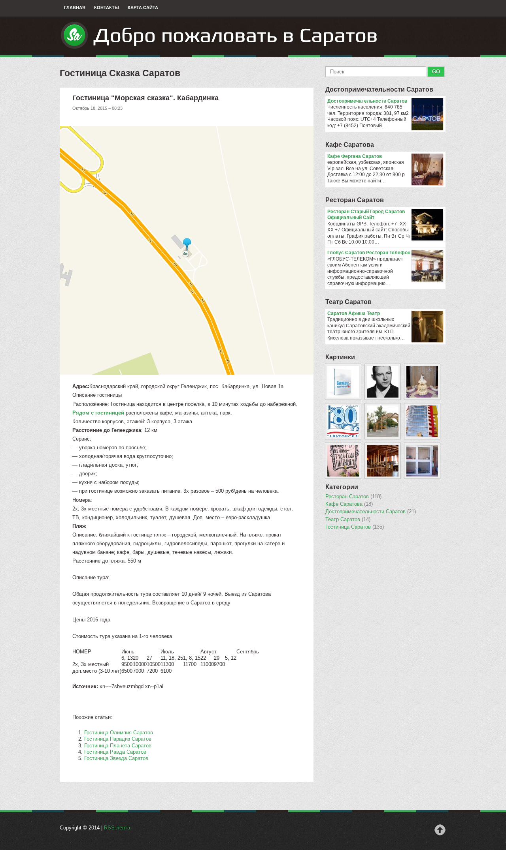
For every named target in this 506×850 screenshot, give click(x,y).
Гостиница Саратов (354, 527)
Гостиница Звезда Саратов (116, 758)
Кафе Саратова (349, 144)
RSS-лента (117, 828)
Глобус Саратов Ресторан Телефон (368, 252)
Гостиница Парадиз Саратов (117, 739)
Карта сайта (143, 7)
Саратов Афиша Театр (353, 313)
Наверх (440, 830)
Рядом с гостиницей (98, 413)
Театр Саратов (348, 301)
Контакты (106, 7)
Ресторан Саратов (354, 200)
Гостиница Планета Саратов (117, 746)
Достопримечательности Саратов (379, 89)
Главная (74, 7)
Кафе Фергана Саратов (354, 156)
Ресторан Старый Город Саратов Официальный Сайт (366, 215)
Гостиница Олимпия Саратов (118, 733)
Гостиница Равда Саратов (115, 752)
